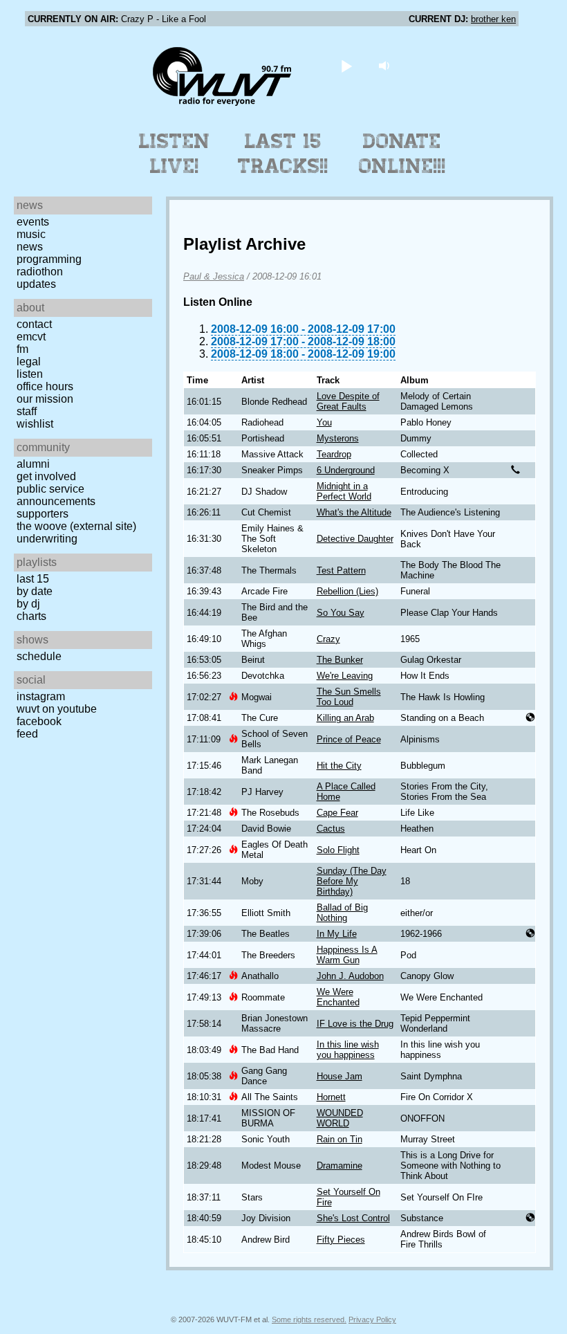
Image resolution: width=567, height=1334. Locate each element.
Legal (29, 361)
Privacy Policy (372, 1319)
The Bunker (340, 660)
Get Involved (46, 476)
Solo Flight (338, 850)
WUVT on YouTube (57, 709)
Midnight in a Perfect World (344, 491)
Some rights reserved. (309, 1319)
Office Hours (45, 386)
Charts (31, 616)
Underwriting (47, 539)
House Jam (339, 1076)
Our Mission (45, 399)
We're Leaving (345, 675)
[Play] (346, 65)
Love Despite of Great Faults (348, 401)
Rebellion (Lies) (347, 591)
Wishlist (35, 424)
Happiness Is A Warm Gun (347, 954)
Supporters (42, 514)
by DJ (28, 604)
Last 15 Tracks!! (283, 154)
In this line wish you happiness (348, 1049)
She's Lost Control (353, 1218)
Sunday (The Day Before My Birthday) (352, 881)
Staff (27, 411)
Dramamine (339, 1165)
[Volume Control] (386, 65)
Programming (49, 259)
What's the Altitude (354, 512)
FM (22, 349)
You (324, 422)
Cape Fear (337, 812)
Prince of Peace (349, 739)
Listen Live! (174, 154)
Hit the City (339, 765)
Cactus (331, 828)
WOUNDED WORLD (340, 1118)
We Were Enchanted (338, 997)
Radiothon (40, 271)
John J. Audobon (350, 976)
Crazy (328, 639)
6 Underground (346, 470)
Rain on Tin (339, 1139)
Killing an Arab (345, 718)
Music (31, 234)
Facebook (39, 721)
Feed (27, 734)
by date (35, 591)
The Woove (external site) (76, 526)
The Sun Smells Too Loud (349, 696)
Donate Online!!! (402, 154)
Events (33, 222)
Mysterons (338, 438)
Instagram (41, 696)
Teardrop (334, 454)
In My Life (337, 934)
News (30, 247)
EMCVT (31, 336)
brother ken (493, 19)
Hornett (331, 1097)
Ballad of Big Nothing (342, 912)
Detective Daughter (355, 538)
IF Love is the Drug (355, 1023)
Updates (36, 284)
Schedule (39, 656)
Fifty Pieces (341, 1239)
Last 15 (33, 579)
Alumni (33, 464)
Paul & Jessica (213, 276)
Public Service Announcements (56, 495)
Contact (34, 324)
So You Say (340, 612)
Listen (30, 374)
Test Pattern (341, 570)
